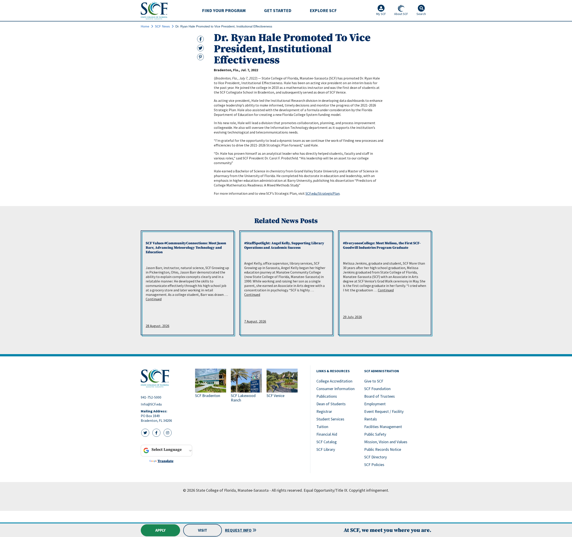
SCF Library (325, 449)
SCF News (162, 26)
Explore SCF (323, 10)
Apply (160, 530)
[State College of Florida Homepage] (154, 10)
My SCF (381, 14)
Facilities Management (383, 426)
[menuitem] (224, 10)
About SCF (401, 14)
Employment (375, 403)
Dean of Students (331, 403)
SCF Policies (374, 464)
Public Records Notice (382, 449)
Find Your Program (224, 10)
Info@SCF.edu (151, 404)
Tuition (322, 426)
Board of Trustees (379, 396)
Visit (202, 530)
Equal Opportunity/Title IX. (326, 490)
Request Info (238, 530)
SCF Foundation (377, 388)
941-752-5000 (151, 397)
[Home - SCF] (165, 378)
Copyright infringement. (369, 490)
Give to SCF (373, 381)
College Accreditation (334, 381)
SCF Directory (375, 457)
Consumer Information (335, 388)
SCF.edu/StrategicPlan (322, 193)
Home (145, 26)
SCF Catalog (326, 441)
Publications (326, 396)
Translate (165, 461)
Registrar (324, 411)
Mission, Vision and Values (385, 441)
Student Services (330, 419)
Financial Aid (326, 434)
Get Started (277, 10)
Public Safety (375, 434)
